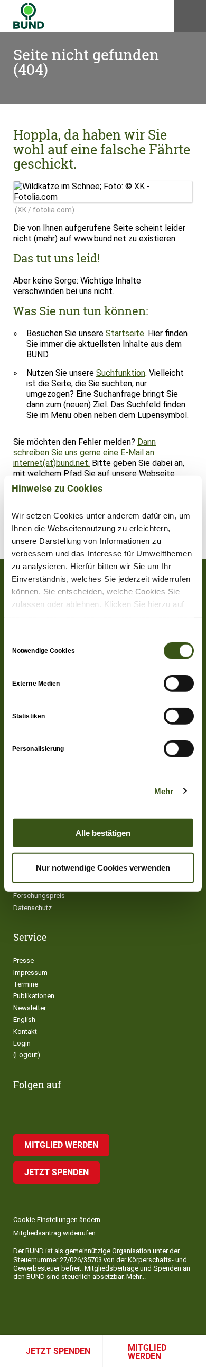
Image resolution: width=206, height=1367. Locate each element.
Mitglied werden (147, 1352)
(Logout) (26, 1055)
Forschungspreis (39, 896)
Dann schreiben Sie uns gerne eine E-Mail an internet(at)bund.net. (84, 452)
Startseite (125, 333)
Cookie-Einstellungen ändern (56, 1220)
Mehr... (136, 1277)
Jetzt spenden (58, 1351)
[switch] (179, 683)
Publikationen (33, 996)
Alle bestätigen (103, 832)
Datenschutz (32, 908)
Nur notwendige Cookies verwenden (103, 867)
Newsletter (29, 1008)
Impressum (30, 973)
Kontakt (25, 1032)
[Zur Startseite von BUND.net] (28, 16)
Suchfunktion (120, 373)
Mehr (163, 790)
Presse (23, 960)
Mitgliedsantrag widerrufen (54, 1233)
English (24, 1019)
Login (22, 1043)
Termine (25, 984)
